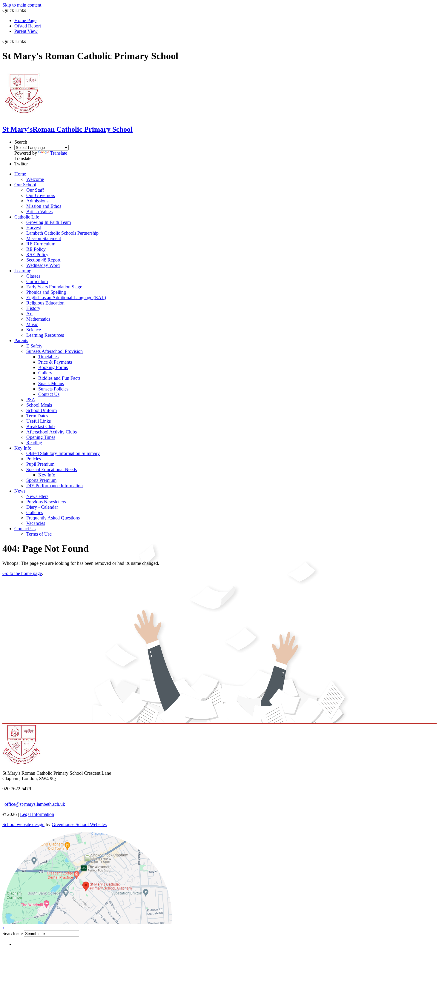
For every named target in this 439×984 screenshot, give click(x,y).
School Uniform (41, 410)
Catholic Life (26, 216)
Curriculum (37, 281)
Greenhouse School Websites (79, 824)
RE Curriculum (40, 243)
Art (29, 313)
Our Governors (40, 195)
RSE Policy (37, 254)
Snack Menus (51, 383)
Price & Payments (55, 362)
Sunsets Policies (53, 388)
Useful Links (38, 421)
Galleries (34, 512)
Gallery (45, 372)
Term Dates (37, 415)
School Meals (39, 405)
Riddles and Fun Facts (59, 378)
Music (32, 324)
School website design (23, 824)
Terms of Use (39, 533)
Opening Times (40, 437)
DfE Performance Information (54, 485)
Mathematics (38, 319)
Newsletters (37, 496)
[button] (28, 41)
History (33, 308)
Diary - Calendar (42, 507)
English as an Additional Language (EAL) (66, 297)
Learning (22, 270)
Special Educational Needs (51, 469)
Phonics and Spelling (46, 292)
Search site (12, 933)
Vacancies (35, 523)
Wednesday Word (43, 265)
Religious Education (45, 302)
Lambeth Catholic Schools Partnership (62, 233)
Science (33, 329)
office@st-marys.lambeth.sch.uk (34, 804)
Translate (58, 153)
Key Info (22, 448)
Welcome (35, 179)
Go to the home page (22, 573)
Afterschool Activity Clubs (51, 431)
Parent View (26, 31)
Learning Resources (45, 335)
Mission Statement (43, 238)
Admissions (37, 200)
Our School (25, 184)
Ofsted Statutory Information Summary (63, 453)
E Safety (34, 345)
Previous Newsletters (46, 501)
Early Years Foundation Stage (54, 286)
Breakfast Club (40, 426)
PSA (30, 399)
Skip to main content (21, 4)
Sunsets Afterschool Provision (54, 351)
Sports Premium (41, 480)
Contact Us (48, 394)
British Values (39, 211)
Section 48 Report (43, 259)
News (19, 490)
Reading (34, 442)
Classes (33, 276)
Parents (21, 340)
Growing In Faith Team (48, 222)
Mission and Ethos (43, 206)
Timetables (48, 356)
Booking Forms (53, 367)
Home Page (25, 20)
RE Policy (36, 249)
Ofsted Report (27, 25)
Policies (33, 458)
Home (20, 173)
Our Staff (35, 190)
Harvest (33, 227)
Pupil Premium (40, 464)
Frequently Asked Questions (53, 517)
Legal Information (37, 814)
